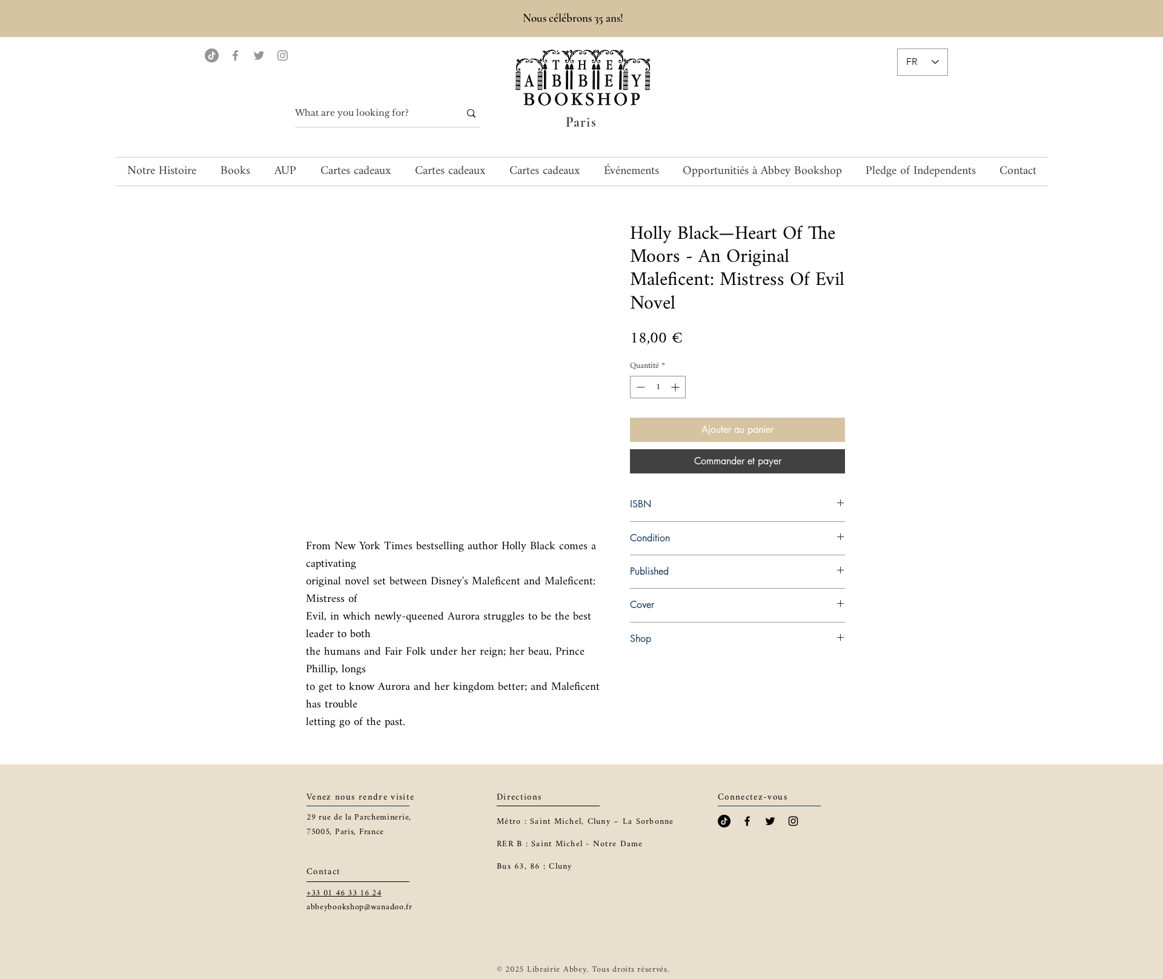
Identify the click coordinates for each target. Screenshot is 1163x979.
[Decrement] (639, 387)
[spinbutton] (658, 387)
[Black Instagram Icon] (793, 821)
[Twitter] (259, 55)
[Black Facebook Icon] (747, 821)
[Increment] (676, 387)
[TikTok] (212, 55)
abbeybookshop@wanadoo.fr (359, 907)
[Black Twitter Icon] (770, 821)
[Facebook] (235, 55)
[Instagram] (283, 55)
